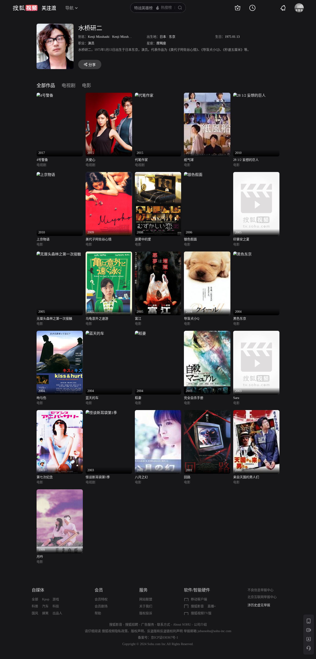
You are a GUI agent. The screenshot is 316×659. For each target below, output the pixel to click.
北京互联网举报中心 (262, 597)
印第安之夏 (241, 239)
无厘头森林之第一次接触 (54, 318)
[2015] (109, 95)
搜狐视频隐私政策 (115, 631)
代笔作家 (141, 160)
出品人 (57, 613)
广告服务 (147, 624)
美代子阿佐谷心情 (99, 239)
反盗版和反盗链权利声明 (165, 631)
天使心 (90, 160)
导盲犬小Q (191, 318)
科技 (56, 606)
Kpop (45, 599)
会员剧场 (101, 606)
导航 (69, 8)
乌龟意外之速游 (97, 318)
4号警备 (42, 160)
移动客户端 (199, 599)
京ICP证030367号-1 (164, 637)
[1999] (60, 492)
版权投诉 (145, 613)
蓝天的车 (92, 398)
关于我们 (145, 606)
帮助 (98, 613)
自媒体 (38, 590)
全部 (35, 599)
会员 (99, 590)
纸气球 (189, 160)
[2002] (158, 413)
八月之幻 (141, 477)
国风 (35, 613)
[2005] (256, 175)
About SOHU (182, 624)
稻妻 (138, 398)
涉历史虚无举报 (259, 605)
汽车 (45, 606)
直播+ (212, 606)
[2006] (193, 175)
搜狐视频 (25, 8)
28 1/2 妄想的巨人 (246, 160)
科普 (35, 606)
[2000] (256, 413)
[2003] (207, 333)
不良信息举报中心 (260, 590)
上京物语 (43, 239)
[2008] (158, 175)
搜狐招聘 (131, 624)
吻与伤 (41, 398)
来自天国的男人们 (246, 477)
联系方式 (163, 624)
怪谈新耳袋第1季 (98, 477)
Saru (236, 398)
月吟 (40, 556)
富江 (138, 318)
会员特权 (101, 599)
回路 (187, 477)
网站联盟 (145, 599)
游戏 (56, 599)
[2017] (45, 95)
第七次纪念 (45, 477)
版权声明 (137, 631)
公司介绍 (200, 624)
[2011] (207, 95)
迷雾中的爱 (143, 239)
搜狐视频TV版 (201, 613)
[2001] (207, 413)
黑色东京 (239, 318)
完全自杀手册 (193, 398)
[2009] (109, 175)
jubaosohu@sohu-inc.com (214, 631)
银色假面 (190, 239)
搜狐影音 (197, 606)
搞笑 (45, 613)
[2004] (207, 254)
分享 (92, 65)
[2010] (249, 95)
